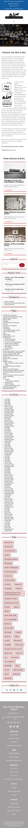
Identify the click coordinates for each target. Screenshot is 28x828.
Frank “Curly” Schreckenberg (13, 342)
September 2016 (9, 519)
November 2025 (9, 411)
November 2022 (9, 436)
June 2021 (7, 457)
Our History (6, 349)
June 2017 (7, 508)
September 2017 (9, 507)
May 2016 (7, 525)
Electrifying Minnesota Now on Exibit (12, 146)
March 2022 (7, 447)
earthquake (8, 588)
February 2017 (8, 514)
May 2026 (7, 402)
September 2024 (9, 415)
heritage (7, 607)
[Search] (22, 265)
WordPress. (17, 825)
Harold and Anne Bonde (11, 343)
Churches (7, 584)
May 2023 (7, 429)
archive (7, 555)
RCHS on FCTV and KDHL (10, 358)
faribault (18, 588)
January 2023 (8, 435)
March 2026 (7, 405)
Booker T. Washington (11, 567)
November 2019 (9, 480)
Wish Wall (16, 674)
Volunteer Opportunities (10, 387)
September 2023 (9, 426)
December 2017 (8, 502)
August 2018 (7, 495)
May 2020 (7, 471)
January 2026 (8, 408)
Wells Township (18, 670)
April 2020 (7, 472)
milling (17, 636)
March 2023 (7, 432)
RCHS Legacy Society (14, 807)
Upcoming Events (9, 304)
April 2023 (7, 430)
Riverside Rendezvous (14, 791)
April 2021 (7, 460)
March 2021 (7, 462)
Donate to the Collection (10, 325)
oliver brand (19, 645)
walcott (7, 670)
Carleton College (10, 580)
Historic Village (9, 384)
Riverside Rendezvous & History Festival (12, 366)
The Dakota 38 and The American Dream (12, 372)
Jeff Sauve (8, 624)
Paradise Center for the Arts (13, 649)
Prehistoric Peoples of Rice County (12, 355)
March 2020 (7, 474)
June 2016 (7, 523)
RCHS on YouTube (14, 772)
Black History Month (11, 559)
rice (6, 657)
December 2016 (8, 517)
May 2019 (7, 486)
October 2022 (8, 438)
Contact (5, 324)
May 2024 (7, 418)
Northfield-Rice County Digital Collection (14, 779)
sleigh (17, 666)
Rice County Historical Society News (14, 303)
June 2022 (7, 442)
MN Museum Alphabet (13, 381)
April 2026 (7, 403)
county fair (18, 584)
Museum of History (14, 753)
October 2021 (8, 453)
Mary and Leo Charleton (12, 345)
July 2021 (7, 456)
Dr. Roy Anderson (10, 340)
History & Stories (9, 301)
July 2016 (7, 522)
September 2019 (9, 483)
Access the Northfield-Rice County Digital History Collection (12, 317)
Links (4, 333)
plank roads (8, 653)
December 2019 (8, 478)
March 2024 (7, 420)
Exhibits (7, 379)
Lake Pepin (8, 632)
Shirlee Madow (9, 348)
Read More (9, 190)
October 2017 (8, 505)
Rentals (5, 360)
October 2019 (8, 481)
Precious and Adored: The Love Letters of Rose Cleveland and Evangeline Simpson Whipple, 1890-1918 (14, 352)
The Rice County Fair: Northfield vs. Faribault (14, 278)
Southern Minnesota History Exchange (13, 370)
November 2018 (8, 492)
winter (7, 674)
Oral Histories (7, 337)
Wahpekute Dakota (8, 388)
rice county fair (9, 661)
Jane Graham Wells (10, 619)
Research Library (8, 361)
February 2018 (8, 499)
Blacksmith (8, 563)
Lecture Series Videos (9, 331)
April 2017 (7, 511)
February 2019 (8, 489)
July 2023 (7, 427)
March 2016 (7, 528)
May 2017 (7, 510)
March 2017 (7, 513)
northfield (8, 645)
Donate (14, 814)
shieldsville (8, 666)
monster (7, 640)
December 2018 (8, 490)
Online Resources (14, 775)
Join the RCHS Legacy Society (11, 330)
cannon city (8, 576)
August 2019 (7, 484)
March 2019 (7, 487)
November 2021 (8, 451)
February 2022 (8, 448)
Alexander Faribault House (12, 385)
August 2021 (7, 454)
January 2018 (8, 501)
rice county (14, 657)
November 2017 (8, 504)
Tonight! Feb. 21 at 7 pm (8, 150)
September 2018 (9, 493)
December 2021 (8, 450)
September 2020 (9, 466)
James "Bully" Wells (10, 615)
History (7, 611)
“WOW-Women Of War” (10, 315)
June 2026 (7, 400)
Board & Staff (7, 319)
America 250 (8, 542)
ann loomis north (10, 551)
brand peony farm (10, 572)
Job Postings (6, 328)
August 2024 (8, 417)
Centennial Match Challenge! (11, 322)
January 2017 (8, 516)
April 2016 (7, 526)
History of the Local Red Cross (14, 289)
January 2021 (8, 463)
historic (16, 607)
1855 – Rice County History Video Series (14, 363)
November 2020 (9, 465)
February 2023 (8, 433)
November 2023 (9, 423)
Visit (4, 378)
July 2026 (7, 399)
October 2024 (8, 414)
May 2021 (7, 459)
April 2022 (7, 445)
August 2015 (7, 531)
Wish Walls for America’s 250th (14, 284)
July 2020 (7, 468)
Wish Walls (8, 678)
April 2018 (7, 498)
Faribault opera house (11, 603)
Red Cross (19, 653)
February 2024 (8, 421)
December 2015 (8, 529)
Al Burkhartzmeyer (10, 339)
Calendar (5, 321)
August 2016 (7, 520)
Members (7, 636)
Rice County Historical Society (14, 708)
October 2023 (8, 424)
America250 (8, 546)
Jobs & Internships (14, 738)
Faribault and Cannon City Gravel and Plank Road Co (13, 593)
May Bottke (8, 346)
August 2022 (8, 441)
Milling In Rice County (9, 336)
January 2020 (8, 477)
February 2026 (8, 406)
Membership (6, 334)
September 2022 (9, 439)
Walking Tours (9, 382)
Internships (6, 327)
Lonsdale (18, 632)
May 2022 (7, 444)
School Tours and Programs (10, 369)
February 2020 (8, 475)
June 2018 (7, 496)
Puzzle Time (6, 357)
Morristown (17, 640)
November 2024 (9, 412)
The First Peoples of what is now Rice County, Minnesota (13, 375)
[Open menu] (14, 22)
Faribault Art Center (11, 598)
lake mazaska (9, 628)
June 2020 (7, 469)
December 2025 (9, 409)
